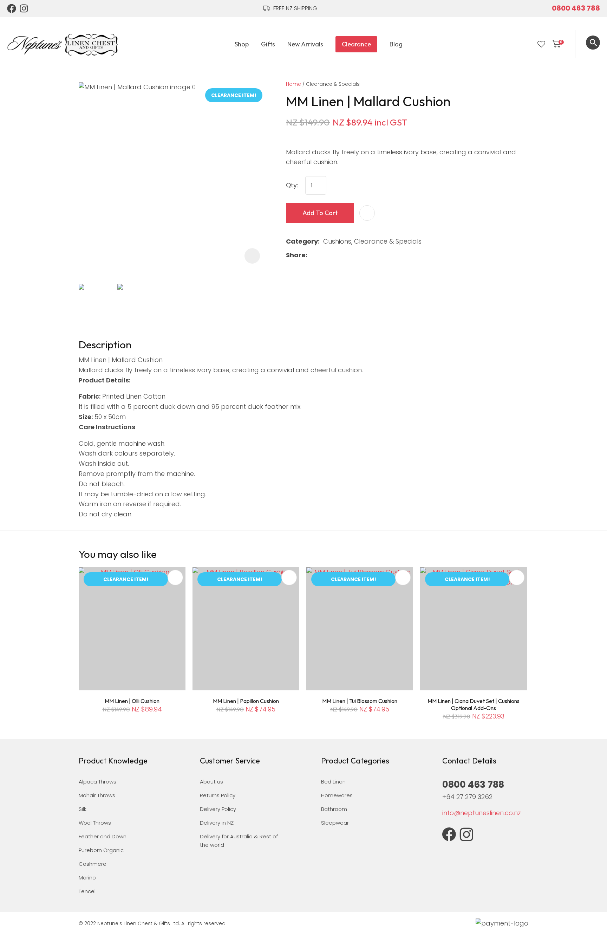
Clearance (356, 44)
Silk (82, 809)
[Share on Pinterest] (344, 255)
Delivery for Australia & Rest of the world (239, 841)
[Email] (333, 255)
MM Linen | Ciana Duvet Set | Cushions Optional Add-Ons (473, 704)
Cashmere (92, 864)
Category (302, 241)
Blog (396, 44)
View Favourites (541, 44)
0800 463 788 (576, 8)
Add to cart (320, 213)
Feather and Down (102, 836)
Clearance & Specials (333, 84)
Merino (87, 877)
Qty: (292, 185)
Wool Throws (95, 822)
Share (296, 255)
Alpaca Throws (97, 781)
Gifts (268, 44)
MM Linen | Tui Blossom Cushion (359, 700)
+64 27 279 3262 (467, 796)
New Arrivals (305, 44)
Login (526, 44)
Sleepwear (335, 822)
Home (293, 84)
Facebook (11, 8)
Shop (242, 44)
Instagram (24, 8)
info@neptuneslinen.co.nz (481, 812)
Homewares (337, 795)
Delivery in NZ (217, 822)
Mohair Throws (97, 795)
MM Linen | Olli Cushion (132, 700)
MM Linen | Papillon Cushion (246, 700)
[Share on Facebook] (312, 255)
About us (211, 781)
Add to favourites (175, 577)
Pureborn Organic (101, 850)
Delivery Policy (218, 809)
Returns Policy (217, 795)
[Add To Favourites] (367, 213)
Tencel (87, 891)
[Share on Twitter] (322, 255)
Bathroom (334, 809)
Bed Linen (333, 781)
